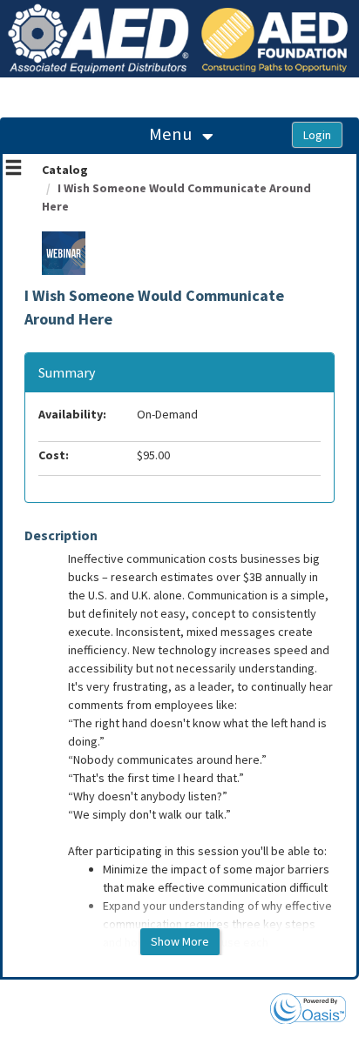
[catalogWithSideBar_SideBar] (13, 169)
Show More (180, 941)
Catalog (65, 169)
